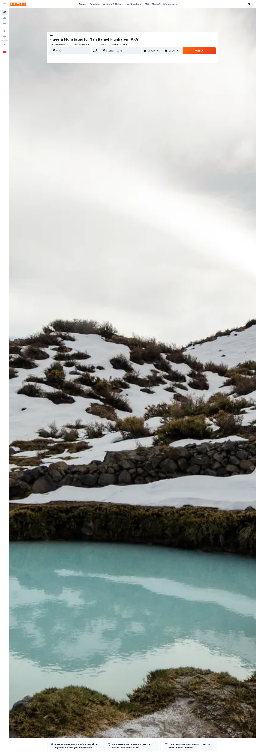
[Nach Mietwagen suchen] (4, 23)
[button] (4, 4)
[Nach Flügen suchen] (4, 12)
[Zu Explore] (4, 31)
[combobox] (59, 44)
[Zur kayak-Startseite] (18, 4)
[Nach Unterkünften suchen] (4, 18)
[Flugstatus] (4, 36)
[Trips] (4, 44)
